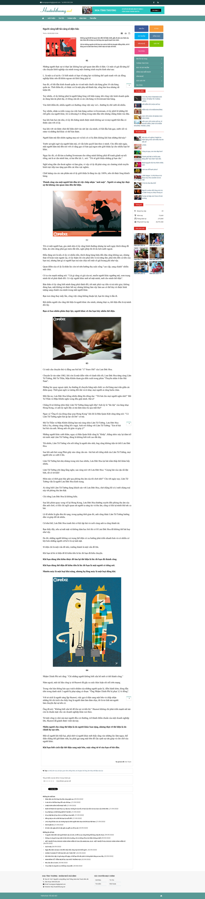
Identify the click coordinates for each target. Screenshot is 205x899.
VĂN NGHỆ (141, 43)
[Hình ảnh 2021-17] (156, 266)
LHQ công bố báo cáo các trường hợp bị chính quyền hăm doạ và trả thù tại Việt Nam (70, 821)
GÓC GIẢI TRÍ (140, 81)
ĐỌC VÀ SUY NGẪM (142, 67)
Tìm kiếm (98, 884)
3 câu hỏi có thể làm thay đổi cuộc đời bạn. (58, 802)
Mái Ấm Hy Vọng (141, 59)
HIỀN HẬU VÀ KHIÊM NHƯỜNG (152, 110)
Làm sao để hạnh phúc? (150, 169)
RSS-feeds (113, 884)
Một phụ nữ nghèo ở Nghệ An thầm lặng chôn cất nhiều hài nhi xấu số (152, 140)
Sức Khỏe (141, 51)
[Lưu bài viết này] (129, 33)
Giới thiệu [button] (51, 18)
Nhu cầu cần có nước (51, 862)
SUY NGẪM (141, 36)
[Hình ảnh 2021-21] (156, 238)
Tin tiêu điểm (140, 91)
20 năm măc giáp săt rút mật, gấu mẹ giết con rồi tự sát (61, 828)
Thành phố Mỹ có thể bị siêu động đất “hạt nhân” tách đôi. (151, 158)
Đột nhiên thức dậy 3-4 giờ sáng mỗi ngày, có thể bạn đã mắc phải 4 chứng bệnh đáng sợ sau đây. (74, 856)
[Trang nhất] (43, 18)
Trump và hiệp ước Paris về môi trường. (152, 197)
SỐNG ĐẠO (156, 36)
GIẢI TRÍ (156, 43)
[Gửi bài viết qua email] (122, 33)
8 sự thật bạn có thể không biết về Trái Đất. (58, 812)
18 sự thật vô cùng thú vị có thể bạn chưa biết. (59, 866)
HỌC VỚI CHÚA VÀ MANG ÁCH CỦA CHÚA (152, 117)
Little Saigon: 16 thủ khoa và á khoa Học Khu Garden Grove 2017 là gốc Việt (148, 178)
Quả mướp (48, 846)
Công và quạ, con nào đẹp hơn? (152, 151)
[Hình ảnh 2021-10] (141, 252)
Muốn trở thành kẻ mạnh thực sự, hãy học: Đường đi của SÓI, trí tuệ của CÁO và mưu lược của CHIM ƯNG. (77, 809)
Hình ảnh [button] (82, 18)
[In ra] (126, 33)
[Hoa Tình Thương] (56, 10)
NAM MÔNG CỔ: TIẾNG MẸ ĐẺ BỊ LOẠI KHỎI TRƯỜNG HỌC (63, 859)
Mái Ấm (141, 28)
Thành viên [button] (71, 18)
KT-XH (156, 28)
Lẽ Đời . (144, 145)
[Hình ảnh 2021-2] (141, 266)
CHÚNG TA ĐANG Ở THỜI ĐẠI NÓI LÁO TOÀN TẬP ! (60, 853)
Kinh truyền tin (49, 825)
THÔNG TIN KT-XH (142, 63)
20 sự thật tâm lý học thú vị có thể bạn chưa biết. (59, 815)
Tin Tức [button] (61, 18)
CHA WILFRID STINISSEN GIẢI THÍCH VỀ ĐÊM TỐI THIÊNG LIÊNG (152, 99)
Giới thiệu (98, 880)
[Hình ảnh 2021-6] (141, 238)
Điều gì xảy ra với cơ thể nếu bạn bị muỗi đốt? (58, 818)
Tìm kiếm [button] (93, 18)
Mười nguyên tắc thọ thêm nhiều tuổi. (152, 164)
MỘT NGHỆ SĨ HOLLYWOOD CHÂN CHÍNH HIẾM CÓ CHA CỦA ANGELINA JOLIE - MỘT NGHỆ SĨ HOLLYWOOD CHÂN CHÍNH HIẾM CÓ (85, 841)
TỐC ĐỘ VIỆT (53, 896)
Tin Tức (112, 880)
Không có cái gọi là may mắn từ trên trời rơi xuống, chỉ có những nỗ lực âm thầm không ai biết (73, 838)
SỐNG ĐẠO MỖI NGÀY (143, 72)
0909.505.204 (68, 2)
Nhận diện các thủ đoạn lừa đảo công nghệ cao (59, 799)
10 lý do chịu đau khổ (149, 183)
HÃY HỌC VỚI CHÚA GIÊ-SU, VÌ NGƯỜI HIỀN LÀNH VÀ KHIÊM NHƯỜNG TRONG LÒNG (148, 124)
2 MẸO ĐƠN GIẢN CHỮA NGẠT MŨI (55, 805)
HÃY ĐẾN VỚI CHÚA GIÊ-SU (151, 104)
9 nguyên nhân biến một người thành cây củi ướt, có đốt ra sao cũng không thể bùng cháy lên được (74, 835)
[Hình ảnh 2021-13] (156, 252)
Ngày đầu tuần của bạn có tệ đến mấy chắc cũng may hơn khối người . (66, 850)
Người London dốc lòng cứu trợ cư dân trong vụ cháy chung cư (152, 191)
